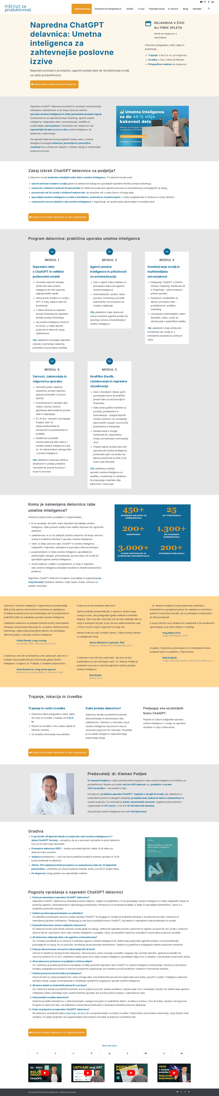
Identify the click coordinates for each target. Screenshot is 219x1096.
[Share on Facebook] (37, 1053)
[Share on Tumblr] (127, 1053)
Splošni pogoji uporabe (68, 1092)
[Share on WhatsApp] (73, 1053)
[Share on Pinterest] (92, 1053)
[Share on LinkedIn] (109, 1053)
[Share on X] (55, 1053)
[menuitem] (82, 9)
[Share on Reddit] (164, 1053)
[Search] (209, 9)
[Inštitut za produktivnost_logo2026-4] (18, 8)
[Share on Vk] (145, 1053)
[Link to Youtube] (201, 2)
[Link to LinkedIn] (213, 2)
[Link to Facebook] (205, 2)
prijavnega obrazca (76, 1013)
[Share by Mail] (182, 1053)
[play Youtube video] (45, 1073)
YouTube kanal (138, 811)
